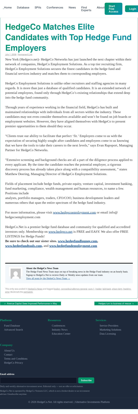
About (101, 7)
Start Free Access (113, 8)
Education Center (61, 333)
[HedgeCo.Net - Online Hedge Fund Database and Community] (3, 9)
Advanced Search (13, 329)
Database (23, 7)
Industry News (59, 329)
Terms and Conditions (15, 358)
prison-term (117, 288)
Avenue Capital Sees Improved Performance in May (30, 303)
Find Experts (86, 9)
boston (57, 288)
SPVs (38, 7)
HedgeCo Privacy (13, 362)
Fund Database (12, 325)
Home (8, 7)
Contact (8, 353)
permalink (28, 291)
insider (98, 288)
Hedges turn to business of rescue (116, 303)
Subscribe (86, 380)
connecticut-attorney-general (74, 288)
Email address (7, 373)
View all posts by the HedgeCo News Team (48, 278)
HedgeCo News (35, 288)
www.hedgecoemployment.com (74, 212)
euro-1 (91, 288)
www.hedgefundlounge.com (77, 241)
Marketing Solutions (110, 329)
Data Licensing (108, 333)
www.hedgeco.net (60, 231)
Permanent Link (25, 54)
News (72, 7)
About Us (9, 349)
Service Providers (109, 325)
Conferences (55, 7)
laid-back (106, 288)
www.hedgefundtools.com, (24, 246)
